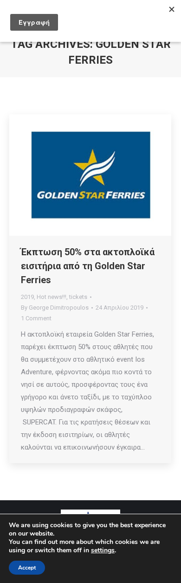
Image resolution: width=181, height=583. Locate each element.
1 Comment (36, 318)
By (55, 307)
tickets (78, 296)
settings (103, 550)
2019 (27, 296)
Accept (27, 567)
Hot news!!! (51, 296)
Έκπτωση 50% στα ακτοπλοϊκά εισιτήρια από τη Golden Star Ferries (88, 265)
